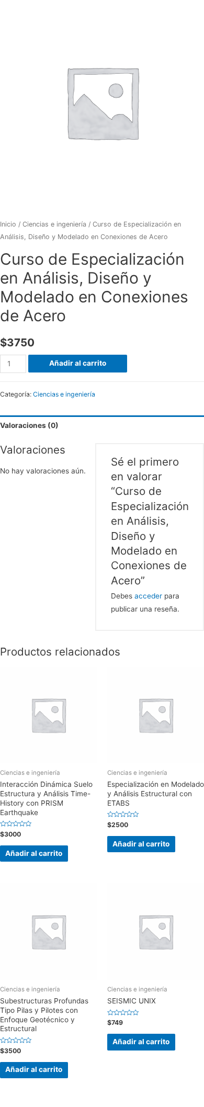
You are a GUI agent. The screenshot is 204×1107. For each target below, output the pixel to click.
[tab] (102, 425)
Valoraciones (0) (29, 425)
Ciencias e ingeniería (54, 224)
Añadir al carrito (77, 363)
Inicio (8, 224)
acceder (148, 596)
